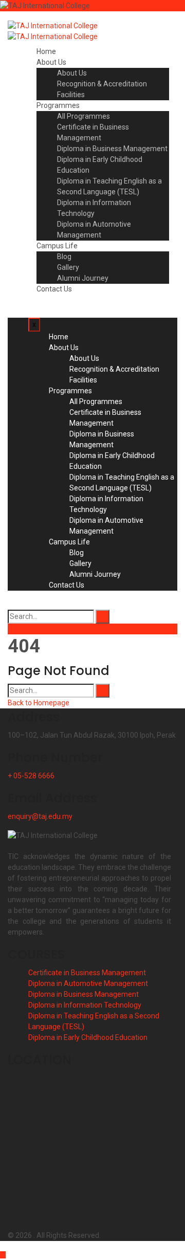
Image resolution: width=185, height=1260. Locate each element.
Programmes (58, 105)
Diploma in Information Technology (84, 1005)
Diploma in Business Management (112, 148)
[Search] (102, 617)
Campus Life (57, 246)
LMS (15, 629)
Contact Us (54, 289)
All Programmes (83, 116)
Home (46, 51)
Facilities (71, 94)
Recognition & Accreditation (102, 84)
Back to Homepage (38, 703)
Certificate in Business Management (87, 973)
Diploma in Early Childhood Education (87, 1037)
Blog (64, 256)
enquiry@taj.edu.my (40, 816)
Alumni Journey (82, 278)
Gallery (68, 267)
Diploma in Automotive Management (88, 983)
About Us (51, 62)
